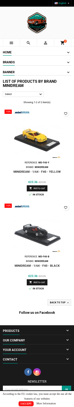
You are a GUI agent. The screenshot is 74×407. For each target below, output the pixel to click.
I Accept (26, 403)
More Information (46, 403)
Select (24, 94)
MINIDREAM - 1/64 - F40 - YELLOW (37, 171)
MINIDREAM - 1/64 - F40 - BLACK (37, 265)
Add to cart (37, 188)
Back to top (59, 302)
